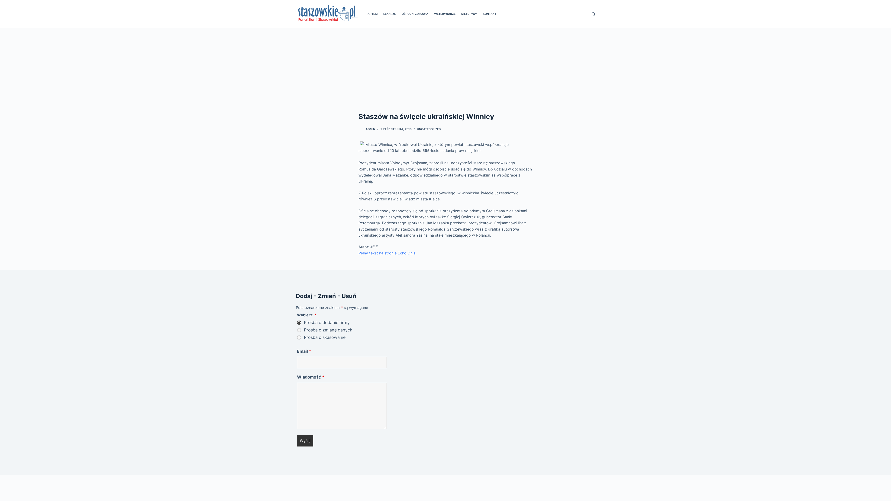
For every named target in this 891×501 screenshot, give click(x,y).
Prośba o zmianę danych (328, 330)
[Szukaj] (593, 14)
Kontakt (489, 14)
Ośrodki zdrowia (415, 14)
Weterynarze (444, 14)
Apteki (373, 14)
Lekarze (389, 14)
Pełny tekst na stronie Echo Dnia (387, 253)
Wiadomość (310, 377)
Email (304, 351)
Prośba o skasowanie (324, 337)
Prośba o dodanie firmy (327, 322)
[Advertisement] (445, 62)
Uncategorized (429, 129)
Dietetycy (469, 14)
